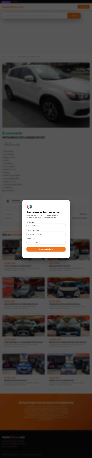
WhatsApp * (30, 238)
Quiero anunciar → (46, 249)
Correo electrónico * (33, 230)
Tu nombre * (30, 222)
